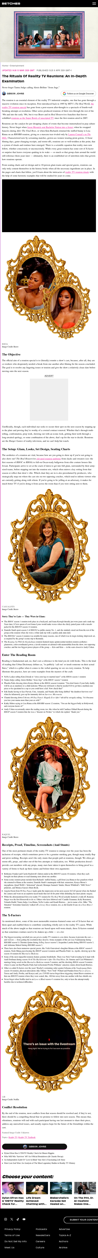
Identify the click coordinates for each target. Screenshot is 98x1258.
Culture (40, 1248)
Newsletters (43, 1236)
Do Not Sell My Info (15, 1242)
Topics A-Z (65, 1236)
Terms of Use (12, 1236)
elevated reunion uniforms (48, 458)
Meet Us (9, 1248)
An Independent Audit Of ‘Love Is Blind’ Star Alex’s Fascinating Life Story (34, 1160)
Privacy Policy (12, 1229)
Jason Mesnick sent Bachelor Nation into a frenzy (50, 127)
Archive (63, 1248)
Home (5, 65)
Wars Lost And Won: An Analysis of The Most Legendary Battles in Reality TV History (39, 1163)
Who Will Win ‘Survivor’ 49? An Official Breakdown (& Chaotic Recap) (33, 1156)
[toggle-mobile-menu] (94, 3)
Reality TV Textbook (26, 1137)
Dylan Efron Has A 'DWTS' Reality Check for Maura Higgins (29, 1153)
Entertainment (17, 65)
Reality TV (13, 1137)
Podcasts (41, 1229)
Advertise (64, 1229)
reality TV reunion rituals (77, 172)
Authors (63, 1242)
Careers (40, 1242)
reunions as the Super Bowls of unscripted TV (32, 117)
